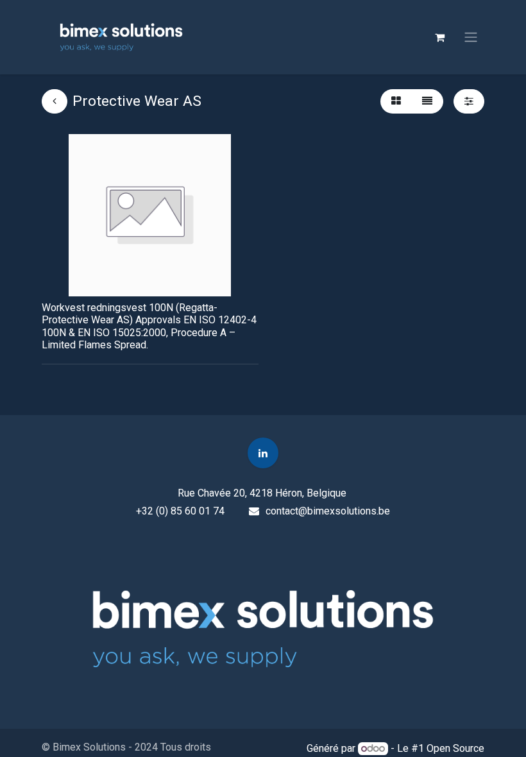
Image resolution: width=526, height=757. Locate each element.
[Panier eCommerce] (439, 37)
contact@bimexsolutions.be (328, 511)
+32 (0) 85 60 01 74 (180, 511)
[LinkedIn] (263, 453)
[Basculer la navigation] (470, 37)
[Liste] (427, 101)
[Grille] (396, 101)
